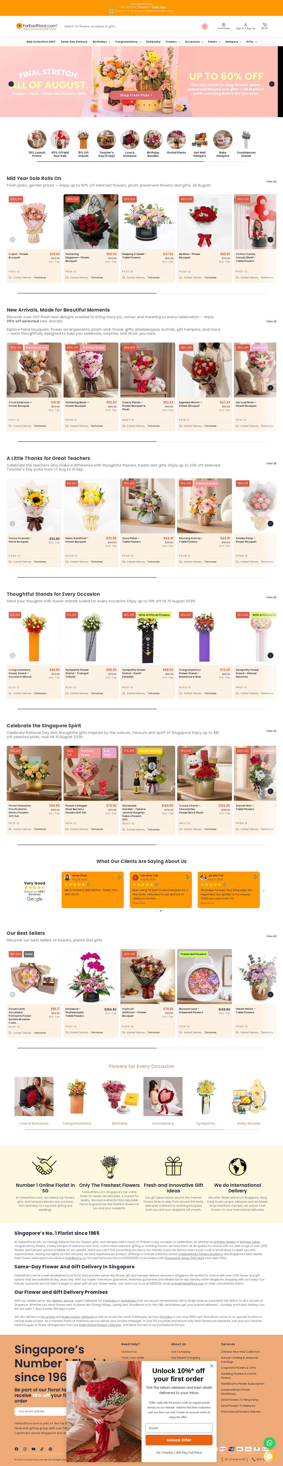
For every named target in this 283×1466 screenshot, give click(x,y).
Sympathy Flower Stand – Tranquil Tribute (77, 673)
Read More (207, 903)
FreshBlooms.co (75, 1268)
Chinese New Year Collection (240, 1362)
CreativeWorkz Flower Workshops (235, 1402)
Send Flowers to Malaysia (238, 1415)
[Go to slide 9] (157, 920)
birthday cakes (250, 1252)
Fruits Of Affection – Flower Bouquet (134, 1022)
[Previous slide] (11, 84)
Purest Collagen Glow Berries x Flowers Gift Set (76, 809)
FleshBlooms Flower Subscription (243, 1393)
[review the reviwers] (255, 878)
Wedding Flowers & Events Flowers (238, 1386)
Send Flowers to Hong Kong (239, 1409)
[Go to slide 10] (160, 920)
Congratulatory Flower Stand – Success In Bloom (20, 673)
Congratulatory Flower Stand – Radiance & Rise (190, 673)
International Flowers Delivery (240, 1421)
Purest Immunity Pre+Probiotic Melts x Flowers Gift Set (20, 811)
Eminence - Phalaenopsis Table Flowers (74, 1022)
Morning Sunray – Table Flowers (191, 540)
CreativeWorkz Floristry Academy (200, 1264)
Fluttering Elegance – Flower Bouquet (77, 257)
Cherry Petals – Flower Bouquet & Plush (134, 406)
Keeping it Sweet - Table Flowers (134, 255)
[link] (37, 143)
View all (271, 181)
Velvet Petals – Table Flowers (245, 1020)
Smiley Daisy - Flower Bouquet (246, 540)
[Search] (204, 26)
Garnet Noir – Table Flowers (245, 807)
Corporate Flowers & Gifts (238, 1377)
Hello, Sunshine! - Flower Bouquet (77, 540)
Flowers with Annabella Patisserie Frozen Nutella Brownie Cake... (20, 1025)
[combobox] (135, 26)
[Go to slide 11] (163, 920)
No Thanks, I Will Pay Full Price (179, 1452)
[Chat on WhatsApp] (269, 1443)
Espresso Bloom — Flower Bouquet (191, 404)
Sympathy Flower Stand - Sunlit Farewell (134, 673)
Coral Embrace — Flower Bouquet (20, 404)
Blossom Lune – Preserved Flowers (191, 1020)
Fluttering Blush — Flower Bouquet (77, 404)
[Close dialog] (211, 1366)
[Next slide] (272, 84)
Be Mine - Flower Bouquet (189, 255)
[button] (101, 41)
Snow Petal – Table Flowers (131, 540)
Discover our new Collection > (141, 95)
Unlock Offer (179, 1440)
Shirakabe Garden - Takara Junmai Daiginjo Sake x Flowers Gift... (134, 812)
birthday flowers (224, 1252)
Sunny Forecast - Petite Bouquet (20, 540)
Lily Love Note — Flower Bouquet (246, 404)
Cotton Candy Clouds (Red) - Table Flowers (246, 257)
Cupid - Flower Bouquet (18, 255)
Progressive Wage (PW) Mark (184, 1268)
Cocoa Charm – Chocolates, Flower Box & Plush (191, 809)
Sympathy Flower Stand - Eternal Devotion (247, 673)
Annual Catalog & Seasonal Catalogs (239, 1370)
